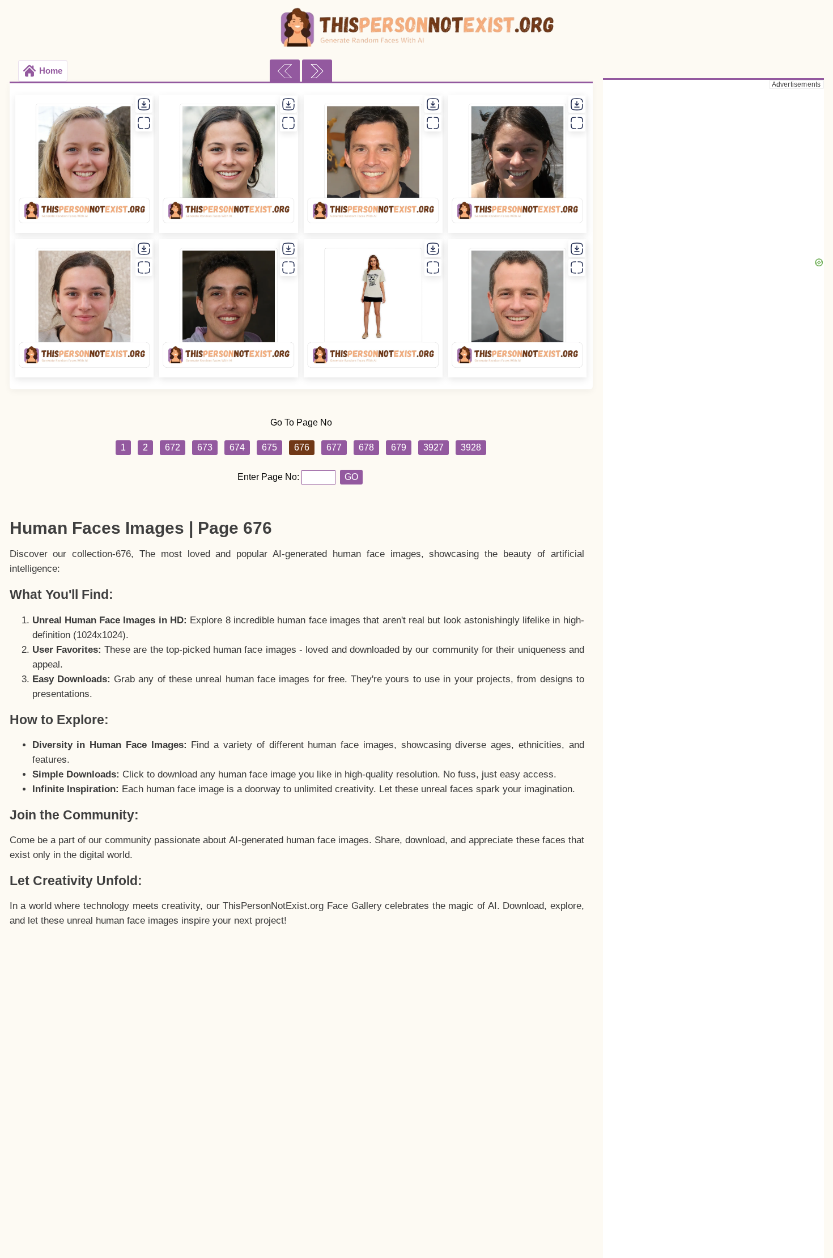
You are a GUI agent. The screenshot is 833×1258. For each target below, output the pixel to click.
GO (351, 477)
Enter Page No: (269, 477)
